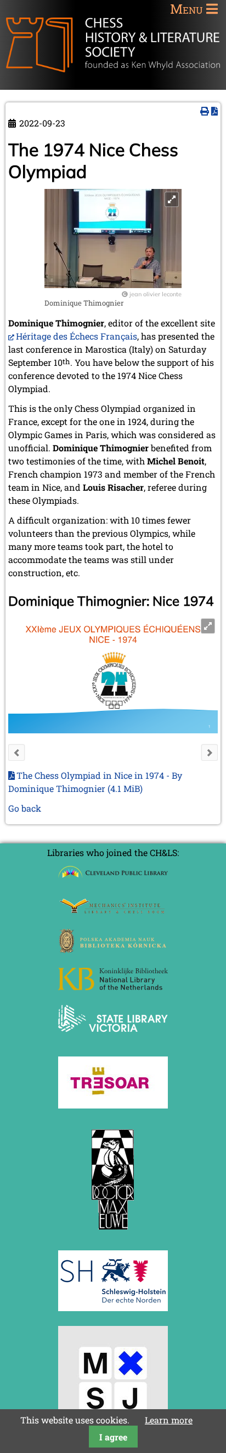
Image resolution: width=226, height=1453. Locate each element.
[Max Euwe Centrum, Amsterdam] (113, 1232)
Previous (16, 752)
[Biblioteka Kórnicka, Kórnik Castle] (113, 949)
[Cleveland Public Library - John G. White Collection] (113, 879)
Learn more (169, 1420)
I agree (113, 1437)
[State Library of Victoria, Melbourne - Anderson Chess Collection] (113, 1038)
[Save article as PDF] (214, 111)
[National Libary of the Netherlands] (113, 986)
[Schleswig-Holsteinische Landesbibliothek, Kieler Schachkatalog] (113, 1307)
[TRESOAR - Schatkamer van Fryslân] (113, 1105)
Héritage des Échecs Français (76, 336)
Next (209, 752)
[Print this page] (204, 111)
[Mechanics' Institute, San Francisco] (113, 910)
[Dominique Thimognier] (113, 284)
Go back (24, 808)
